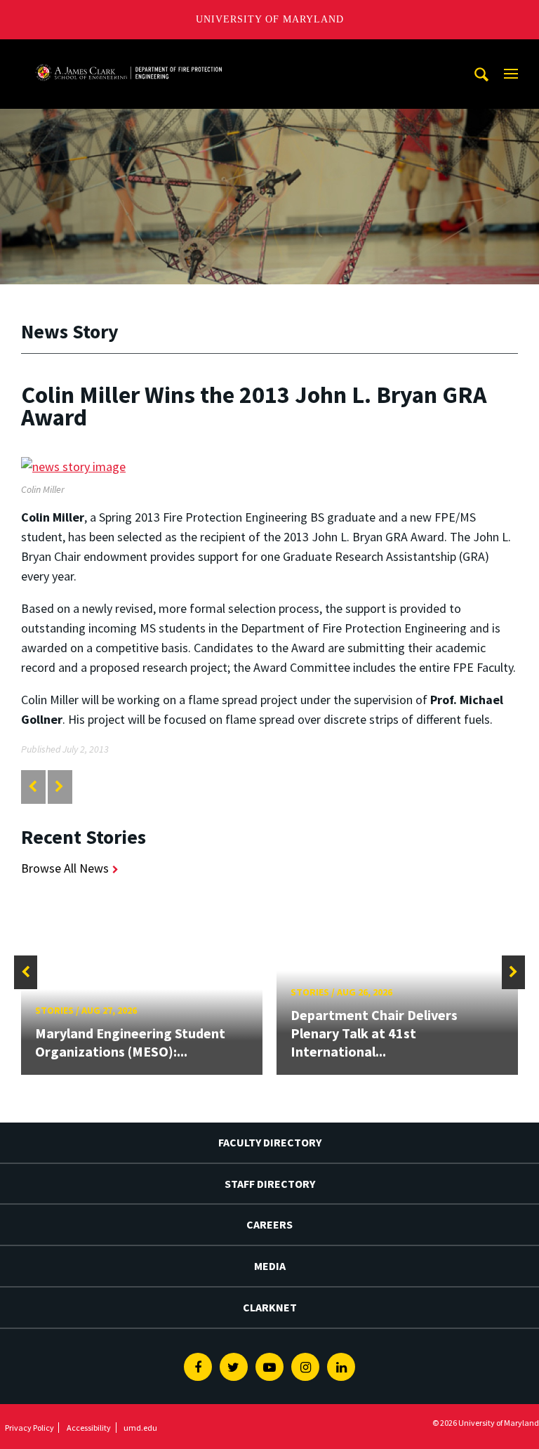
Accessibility (89, 1427)
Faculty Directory (269, 1142)
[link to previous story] (32, 787)
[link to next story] (59, 787)
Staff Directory (270, 1184)
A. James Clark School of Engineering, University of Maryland (128, 52)
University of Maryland (270, 19)
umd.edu (140, 1427)
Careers (269, 1224)
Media (270, 1266)
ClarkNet (270, 1307)
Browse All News (65, 868)
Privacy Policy (29, 1427)
